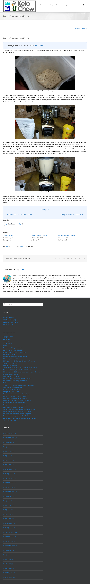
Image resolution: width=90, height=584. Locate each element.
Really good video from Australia (13, 407)
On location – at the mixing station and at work (17, 400)
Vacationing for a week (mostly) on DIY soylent (17, 411)
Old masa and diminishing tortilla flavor (15, 381)
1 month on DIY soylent (39, 236)
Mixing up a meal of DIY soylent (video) (15, 396)
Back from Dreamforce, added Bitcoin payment (17, 414)
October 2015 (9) (10, 487)
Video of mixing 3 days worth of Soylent (15, 357)
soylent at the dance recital (11, 376)
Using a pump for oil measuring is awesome (16, 405)
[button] (83, 4)
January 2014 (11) (10, 577)
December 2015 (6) (10, 478)
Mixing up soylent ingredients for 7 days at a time (17, 370)
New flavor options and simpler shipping (15, 398)
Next (83, 28)
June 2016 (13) (9, 451)
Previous (77, 28)
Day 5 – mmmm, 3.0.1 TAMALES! (13, 350)
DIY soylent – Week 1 (9, 354)
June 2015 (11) (9, 505)
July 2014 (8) (8, 555)
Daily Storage (7, 383)
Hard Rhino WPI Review (10, 365)
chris (6, 246)
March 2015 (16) (9, 519)
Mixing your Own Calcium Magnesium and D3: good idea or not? (22, 372)
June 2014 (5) (9, 559)
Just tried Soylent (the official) (12, 389)
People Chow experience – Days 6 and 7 (15, 352)
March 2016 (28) (9, 465)
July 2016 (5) (8, 447)
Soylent (21, 246)
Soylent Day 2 (7, 341)
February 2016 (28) (10, 469)
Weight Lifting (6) (8, 318)
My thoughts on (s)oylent (66, 236)
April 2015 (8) (9, 514)
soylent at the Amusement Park (12, 387)
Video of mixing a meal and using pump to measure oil (19, 409)
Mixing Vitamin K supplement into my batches (17, 378)
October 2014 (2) (10, 541)
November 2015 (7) (10, 483)
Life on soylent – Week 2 (10, 359)
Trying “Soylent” (8, 236)
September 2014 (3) (11, 546)
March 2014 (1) (9, 568)
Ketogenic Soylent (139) (10, 322)
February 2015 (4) (10, 523)
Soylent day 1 (7, 339)
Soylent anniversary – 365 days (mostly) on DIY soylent (19, 418)
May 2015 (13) (9, 510)
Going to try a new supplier (11, 392)
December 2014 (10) (11, 532)
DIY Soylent (39, 46)
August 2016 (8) (9, 442)
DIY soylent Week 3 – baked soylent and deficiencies (19, 361)
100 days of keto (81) (9, 320)
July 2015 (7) (8, 501)
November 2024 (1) (10, 433)
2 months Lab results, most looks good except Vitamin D (20, 368)
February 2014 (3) (10, 573)
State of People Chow (9, 420)
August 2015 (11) (10, 496)
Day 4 (5, 346)
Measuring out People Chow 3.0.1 (13, 348)
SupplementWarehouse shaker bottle (14, 403)
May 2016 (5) (8, 456)
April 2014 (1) (9, 564)
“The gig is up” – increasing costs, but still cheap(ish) (18, 385)
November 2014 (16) (11, 537)
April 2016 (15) (9, 460)
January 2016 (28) (10, 474)
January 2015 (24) (10, 528)
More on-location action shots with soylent (16, 394)
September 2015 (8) (11, 492)
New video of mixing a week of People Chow (16, 416)
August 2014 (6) (9, 550)
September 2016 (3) (11, 438)
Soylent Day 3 (7, 343)
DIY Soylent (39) (8, 324)
